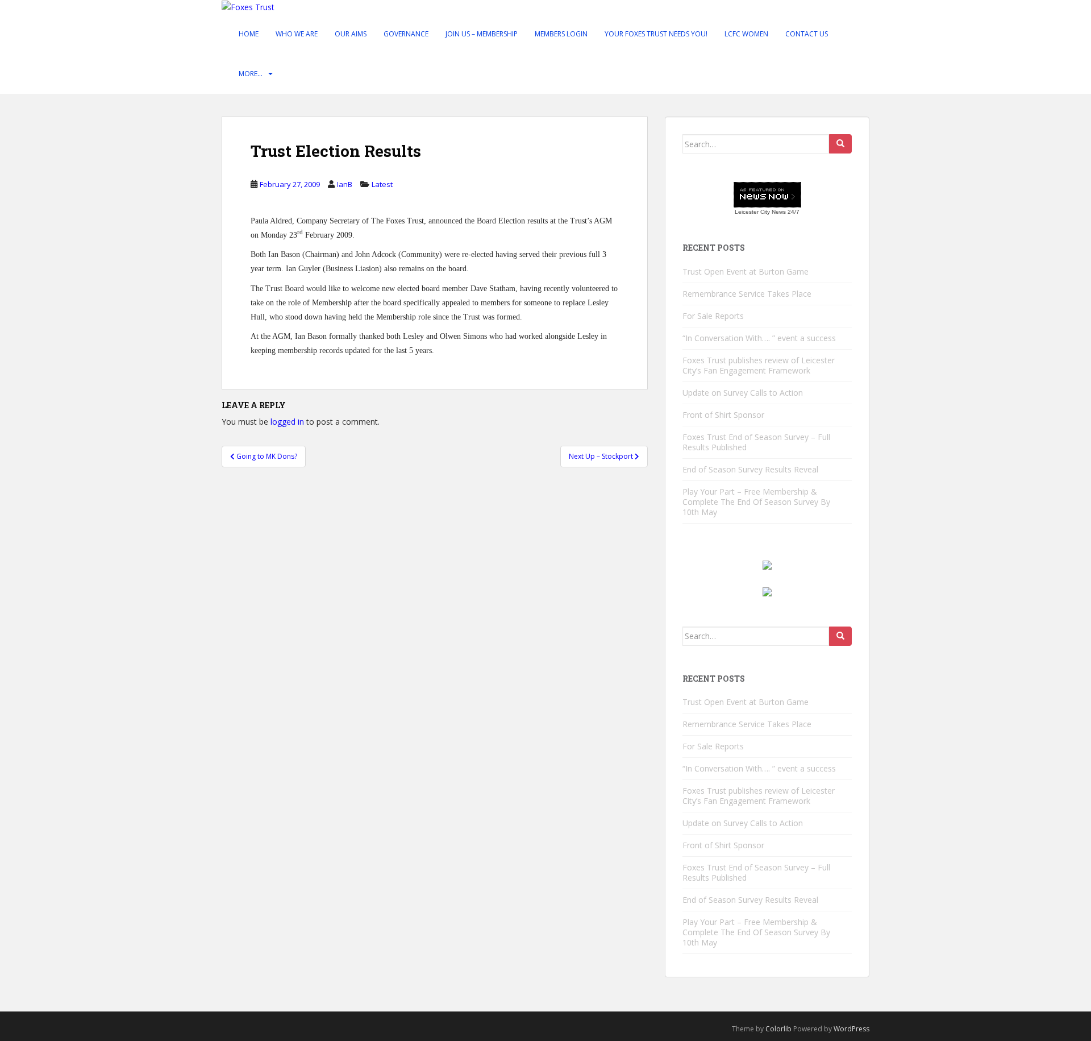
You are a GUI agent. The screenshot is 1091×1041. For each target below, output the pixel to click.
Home (249, 34)
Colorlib (778, 1029)
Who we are (297, 34)
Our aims (351, 34)
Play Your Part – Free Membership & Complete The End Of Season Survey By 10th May (756, 501)
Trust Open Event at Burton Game (745, 271)
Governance (406, 34)
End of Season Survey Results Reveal (750, 469)
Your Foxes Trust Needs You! (656, 34)
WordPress (851, 1029)
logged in (287, 421)
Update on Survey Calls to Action (742, 392)
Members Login (561, 34)
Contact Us (806, 34)
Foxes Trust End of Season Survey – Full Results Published (756, 442)
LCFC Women (746, 34)
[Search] (840, 144)
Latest (382, 184)
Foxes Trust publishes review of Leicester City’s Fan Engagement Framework (758, 365)
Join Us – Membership (481, 34)
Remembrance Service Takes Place (746, 293)
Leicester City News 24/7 (767, 212)
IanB (344, 184)
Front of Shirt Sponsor (723, 414)
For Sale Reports (713, 315)
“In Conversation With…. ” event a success (759, 338)
